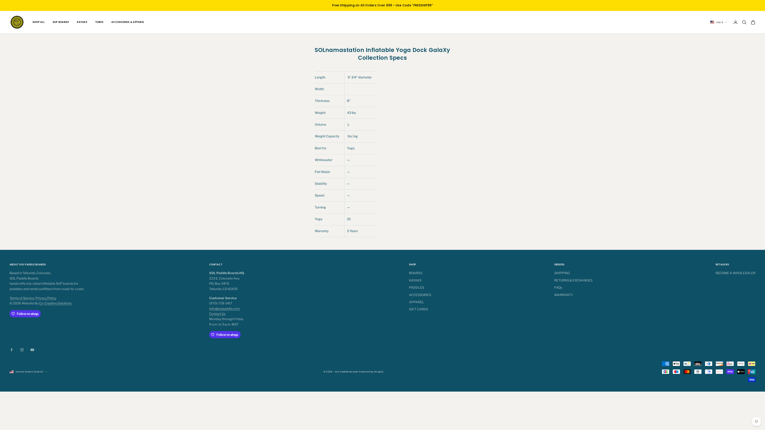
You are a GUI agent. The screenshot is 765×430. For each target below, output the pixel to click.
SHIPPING (562, 273)
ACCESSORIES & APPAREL (127, 22)
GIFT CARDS (418, 309)
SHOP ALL (38, 22)
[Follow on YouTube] (32, 350)
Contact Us (217, 314)
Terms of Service (22, 298)
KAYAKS (82, 22)
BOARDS (415, 273)
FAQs (558, 287)
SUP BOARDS (61, 22)
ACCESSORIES (420, 295)
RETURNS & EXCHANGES (573, 280)
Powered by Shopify (371, 371)
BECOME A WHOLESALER (735, 273)
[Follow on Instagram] (22, 350)
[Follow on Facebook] (12, 350)
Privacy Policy (45, 298)
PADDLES (416, 287)
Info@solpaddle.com (224, 309)
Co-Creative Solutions (55, 303)
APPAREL (416, 302)
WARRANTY (563, 295)
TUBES (99, 22)
